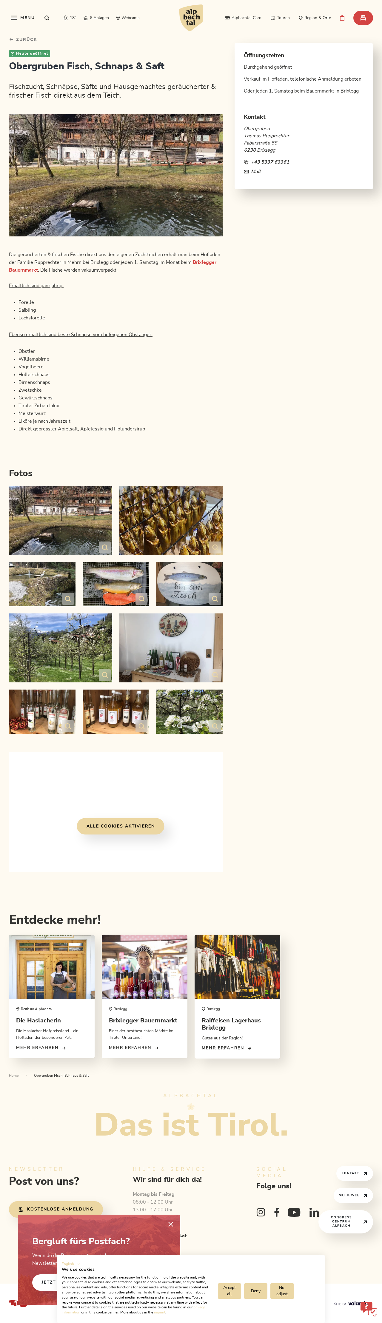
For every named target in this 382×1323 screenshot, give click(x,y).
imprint (159, 1312)
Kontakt (350, 1173)
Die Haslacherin (38, 1021)
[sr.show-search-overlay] (47, 17)
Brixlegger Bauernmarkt (143, 1021)
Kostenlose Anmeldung (60, 1209)
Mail (256, 171)
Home (14, 1075)
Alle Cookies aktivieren (121, 826)
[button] (71, 1264)
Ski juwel (349, 1195)
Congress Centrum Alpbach (341, 1221)
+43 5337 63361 (270, 162)
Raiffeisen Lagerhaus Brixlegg (231, 1024)
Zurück (25, 40)
